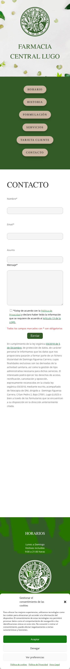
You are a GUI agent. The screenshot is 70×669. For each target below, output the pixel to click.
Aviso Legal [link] (54, 664)
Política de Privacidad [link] (38, 664)
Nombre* (12, 198)
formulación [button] (35, 114)
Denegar (35, 648)
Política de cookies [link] (18, 664)
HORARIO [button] (35, 89)
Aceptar (35, 639)
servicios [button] (35, 127)
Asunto (11, 250)
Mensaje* (12, 264)
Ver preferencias (35, 657)
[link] (35, 35)
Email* (10, 224)
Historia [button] (35, 102)
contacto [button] (35, 152)
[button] (65, 601)
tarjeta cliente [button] (35, 140)
